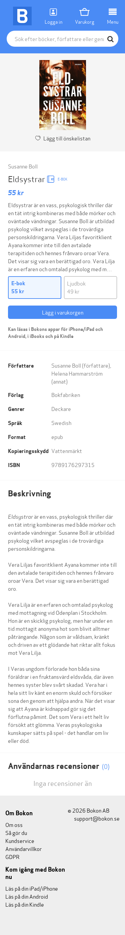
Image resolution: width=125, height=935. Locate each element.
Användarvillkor (23, 848)
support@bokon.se (96, 818)
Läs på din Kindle (24, 904)
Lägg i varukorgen (62, 312)
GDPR (12, 856)
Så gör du (16, 832)
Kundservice (19, 840)
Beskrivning (29, 493)
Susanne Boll (23, 166)
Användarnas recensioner (59, 766)
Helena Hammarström (77, 373)
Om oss (14, 824)
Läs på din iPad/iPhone (31, 888)
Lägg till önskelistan (66, 138)
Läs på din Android (26, 896)
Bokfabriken (65, 394)
